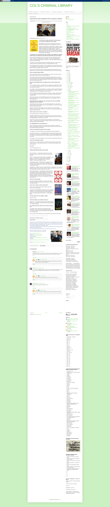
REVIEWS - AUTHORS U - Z (34, 13)
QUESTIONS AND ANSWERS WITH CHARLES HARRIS (73, 92)
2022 (68, 74)
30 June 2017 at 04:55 (43, 259)
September (69, 86)
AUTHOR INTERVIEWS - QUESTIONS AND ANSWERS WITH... (73, 29)
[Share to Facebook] (43, 245)
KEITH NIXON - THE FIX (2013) (72, 130)
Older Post (60, 312)
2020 (68, 77)
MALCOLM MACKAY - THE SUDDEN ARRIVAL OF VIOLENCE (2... (73, 118)
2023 (68, 73)
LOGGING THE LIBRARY (71, 34)
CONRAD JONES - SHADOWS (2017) (73, 116)
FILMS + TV (68, 33)
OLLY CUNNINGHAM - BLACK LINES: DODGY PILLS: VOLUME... (74, 105)
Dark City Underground (71, 326)
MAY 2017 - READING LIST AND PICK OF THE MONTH (74, 121)
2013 (68, 160)
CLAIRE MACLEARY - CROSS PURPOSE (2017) (72, 96)
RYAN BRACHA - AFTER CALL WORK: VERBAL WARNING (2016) (74, 127)
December (69, 82)
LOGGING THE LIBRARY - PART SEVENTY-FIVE (75, 232)
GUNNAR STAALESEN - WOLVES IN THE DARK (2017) (73, 103)
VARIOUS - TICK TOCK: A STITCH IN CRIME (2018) (75, 196)
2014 (68, 158)
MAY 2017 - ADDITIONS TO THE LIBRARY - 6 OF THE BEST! (73, 144)
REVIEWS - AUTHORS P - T (70, 11)
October (69, 85)
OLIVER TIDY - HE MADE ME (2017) (73, 113)
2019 (68, 78)
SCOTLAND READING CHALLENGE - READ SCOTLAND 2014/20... (74, 115)
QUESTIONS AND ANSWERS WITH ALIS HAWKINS (73, 107)
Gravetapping (69, 323)
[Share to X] (42, 245)
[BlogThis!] (41, 245)
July (68, 89)
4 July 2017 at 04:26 (41, 283)
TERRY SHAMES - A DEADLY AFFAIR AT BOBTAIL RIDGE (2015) (75, 189)
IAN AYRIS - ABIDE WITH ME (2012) (73, 135)
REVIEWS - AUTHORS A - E (34, 11)
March (69, 153)
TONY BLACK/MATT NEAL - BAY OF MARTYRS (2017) (73, 101)
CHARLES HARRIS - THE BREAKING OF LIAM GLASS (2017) (73, 94)
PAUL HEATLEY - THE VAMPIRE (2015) (74, 131)
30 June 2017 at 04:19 (40, 251)
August (69, 87)
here (46, 38)
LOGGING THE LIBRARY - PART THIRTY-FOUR (75, 182)
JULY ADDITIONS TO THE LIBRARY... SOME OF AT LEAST (75, 225)
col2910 (36, 259)
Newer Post (32, 312)
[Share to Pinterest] (44, 245)
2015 (68, 157)
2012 (68, 161)
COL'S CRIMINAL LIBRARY (51, 5)
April (68, 151)
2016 (68, 156)
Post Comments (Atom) (37, 314)
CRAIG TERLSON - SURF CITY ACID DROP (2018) (75, 166)
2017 (68, 81)
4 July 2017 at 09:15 (43, 290)
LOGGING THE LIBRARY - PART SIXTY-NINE (75, 210)
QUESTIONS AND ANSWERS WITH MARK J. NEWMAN (73, 146)
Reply (33, 255)
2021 (68, 75)
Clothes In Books (35, 283)
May (68, 150)
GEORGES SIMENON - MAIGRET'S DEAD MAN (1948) (75, 174)
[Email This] (40, 245)
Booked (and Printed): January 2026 (72, 324)
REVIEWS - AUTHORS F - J (46, 11)
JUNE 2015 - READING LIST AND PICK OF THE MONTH (75, 217)
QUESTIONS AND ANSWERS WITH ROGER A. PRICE (73, 139)
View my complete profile (70, 19)
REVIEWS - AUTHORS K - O (57, 11)
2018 (68, 79)
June (68, 90)
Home (46, 312)
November (69, 83)
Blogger (59, 499)
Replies (35, 257)
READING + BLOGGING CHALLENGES (73, 39)
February (69, 154)
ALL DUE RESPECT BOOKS (71, 28)
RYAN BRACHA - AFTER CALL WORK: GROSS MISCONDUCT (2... (74, 125)
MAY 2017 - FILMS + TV (71, 142)
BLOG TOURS (69, 31)
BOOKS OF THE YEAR (70, 32)
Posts (68, 295)
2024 (68, 71)
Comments (69, 297)
